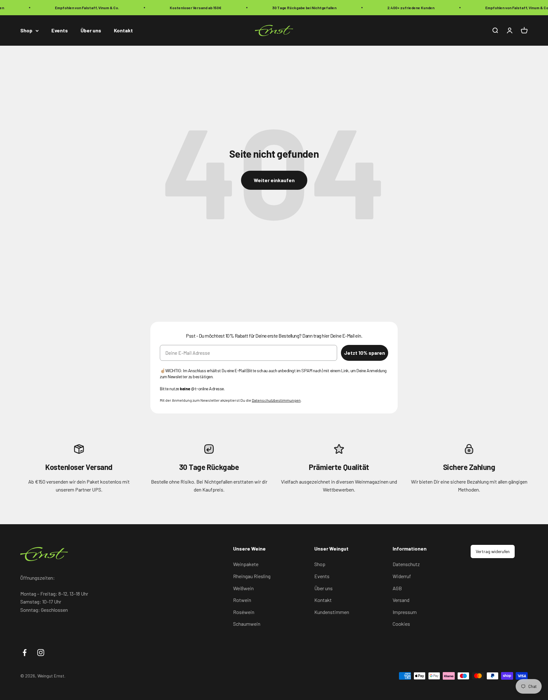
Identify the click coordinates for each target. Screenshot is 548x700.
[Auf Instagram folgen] (40, 652)
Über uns (91, 31)
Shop (26, 31)
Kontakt (123, 31)
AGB (397, 588)
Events (59, 31)
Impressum (405, 612)
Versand (401, 600)
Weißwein (243, 588)
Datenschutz (406, 564)
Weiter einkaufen (274, 180)
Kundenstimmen (331, 612)
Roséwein (243, 612)
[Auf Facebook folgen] (24, 652)
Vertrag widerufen (493, 551)
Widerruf (402, 576)
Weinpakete (245, 564)
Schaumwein (246, 624)
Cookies (401, 624)
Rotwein (242, 600)
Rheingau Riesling (252, 576)
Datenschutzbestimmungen (276, 400)
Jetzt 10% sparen (364, 353)
